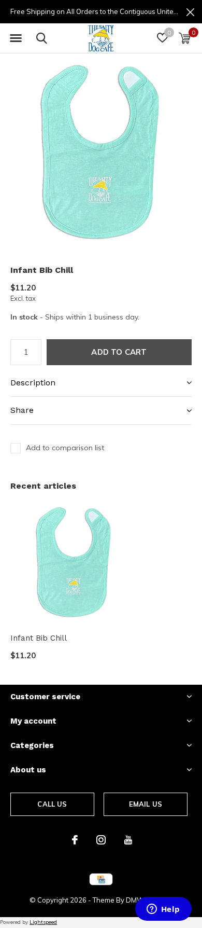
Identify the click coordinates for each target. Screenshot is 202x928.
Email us (145, 804)
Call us (52, 804)
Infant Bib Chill (38, 638)
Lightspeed (43, 922)
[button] (15, 38)
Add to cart (119, 352)
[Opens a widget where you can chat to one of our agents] (163, 910)
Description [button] (32, 382)
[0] (185, 38)
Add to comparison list (65, 447)
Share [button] (22, 410)
